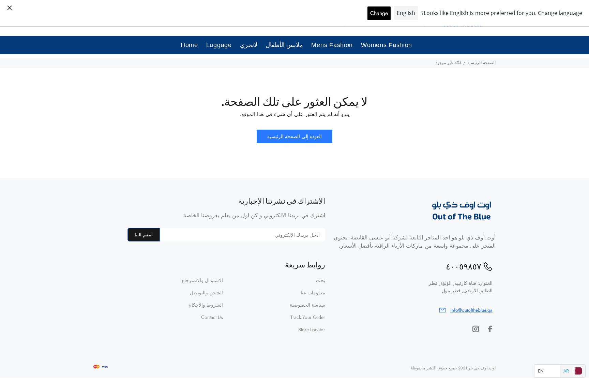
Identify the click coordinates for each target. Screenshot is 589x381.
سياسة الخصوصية (307, 305)
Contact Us (212, 317)
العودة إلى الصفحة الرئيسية (294, 136)
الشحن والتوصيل (206, 292)
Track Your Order (307, 317)
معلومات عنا (313, 292)
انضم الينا (144, 234)
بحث (320, 280)
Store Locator (311, 329)
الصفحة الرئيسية (481, 63)
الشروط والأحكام (205, 305)
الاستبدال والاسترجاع (202, 280)
